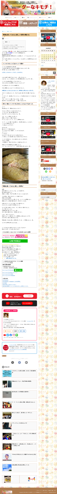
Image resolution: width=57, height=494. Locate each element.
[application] (48, 37)
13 (50, 56)
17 (44, 58)
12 (48, 56)
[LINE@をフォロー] (46, 171)
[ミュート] (52, 40)
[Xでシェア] (12, 362)
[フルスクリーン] (53, 40)
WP (54, 490)
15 (54, 56)
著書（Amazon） (8, 331)
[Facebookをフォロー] (47, 169)
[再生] (42, 40)
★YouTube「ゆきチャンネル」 (10, 284)
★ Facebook (5, 280)
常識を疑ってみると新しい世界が (11, 48)
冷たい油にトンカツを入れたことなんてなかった (14, 46)
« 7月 (42, 65)
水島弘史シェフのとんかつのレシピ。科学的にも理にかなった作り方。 (18, 90)
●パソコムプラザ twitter (8, 274)
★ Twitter (5, 283)
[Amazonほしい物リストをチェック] (50, 171)
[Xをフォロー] (44, 169)
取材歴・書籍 (50, 490)
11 (46, 56)
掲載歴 (15, 331)
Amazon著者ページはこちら (48, 177)
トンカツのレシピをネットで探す (11, 45)
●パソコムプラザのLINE (8, 270)
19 (48, 58)
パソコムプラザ (30, 321)
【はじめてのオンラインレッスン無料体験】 (18, 349)
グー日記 (4, 355)
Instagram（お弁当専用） (15, 281)
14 (52, 56)
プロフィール (39, 490)
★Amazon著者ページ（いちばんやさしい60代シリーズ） (15, 286)
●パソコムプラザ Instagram (9, 275)
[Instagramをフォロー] (49, 169)
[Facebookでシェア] (19, 362)
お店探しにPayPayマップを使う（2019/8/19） (12, 72)
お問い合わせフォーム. (11, 258)
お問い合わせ (45, 490)
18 (46, 58)
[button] (26, 362)
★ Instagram (5, 281)
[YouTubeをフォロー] (52, 169)
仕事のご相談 (22, 331)
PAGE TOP (55, 478)
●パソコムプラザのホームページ (10, 272)
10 (44, 56)
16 (42, 58)
